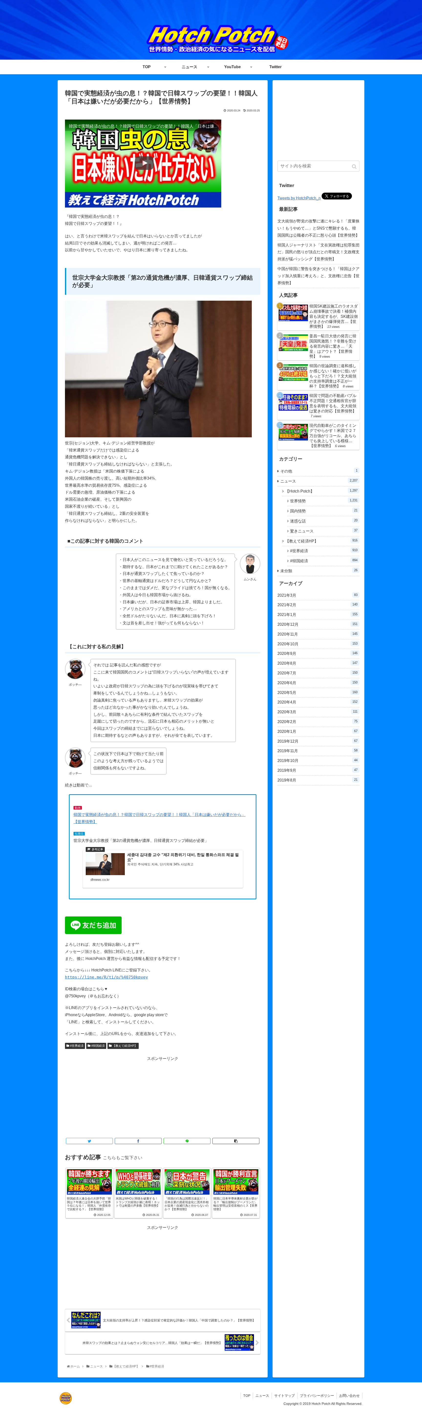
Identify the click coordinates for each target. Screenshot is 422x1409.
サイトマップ (284, 1396)
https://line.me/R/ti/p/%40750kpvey (106, 977)
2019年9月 (317, 770)
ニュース (319, 481)
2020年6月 (317, 683)
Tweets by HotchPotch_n (299, 198)
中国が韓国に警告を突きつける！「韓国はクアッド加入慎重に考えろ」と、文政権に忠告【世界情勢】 (318, 276)
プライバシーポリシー (317, 1396)
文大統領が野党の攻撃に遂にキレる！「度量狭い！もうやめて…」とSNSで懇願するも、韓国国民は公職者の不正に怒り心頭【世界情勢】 (318, 228)
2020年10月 (317, 644)
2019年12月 (317, 741)
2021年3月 (317, 595)
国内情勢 (324, 510)
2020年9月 (317, 653)
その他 (319, 471)
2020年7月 (317, 673)
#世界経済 (77, 1045)
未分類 (319, 570)
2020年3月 (317, 712)
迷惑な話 (324, 520)
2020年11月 (317, 634)
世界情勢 (324, 500)
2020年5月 (317, 692)
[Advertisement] (162, 1096)
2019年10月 (317, 760)
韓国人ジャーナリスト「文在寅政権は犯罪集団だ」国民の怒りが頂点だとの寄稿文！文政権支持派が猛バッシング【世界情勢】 (318, 252)
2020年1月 (317, 731)
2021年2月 (317, 605)
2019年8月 (317, 780)
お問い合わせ (349, 1396)
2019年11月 (317, 751)
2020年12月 (317, 624)
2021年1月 (317, 614)
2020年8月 (317, 663)
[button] (354, 167)
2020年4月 (317, 702)
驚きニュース (324, 530)
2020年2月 (317, 721)
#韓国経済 (98, 1045)
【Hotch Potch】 (321, 491)
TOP (246, 1396)
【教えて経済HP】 (125, 1045)
